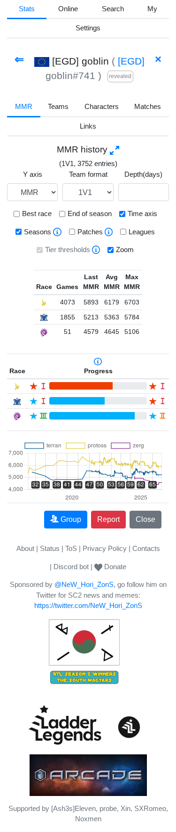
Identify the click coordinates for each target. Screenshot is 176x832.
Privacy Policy (105, 548)
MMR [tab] (23, 106)
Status (50, 548)
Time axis (142, 213)
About (25, 548)
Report (108, 519)
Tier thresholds (67, 249)
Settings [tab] (88, 28)
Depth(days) (143, 174)
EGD (131, 61)
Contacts (146, 548)
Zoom (125, 249)
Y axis (32, 174)
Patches (90, 232)
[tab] (152, 9)
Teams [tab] (58, 106)
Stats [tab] (27, 9)
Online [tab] (68, 9)
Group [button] (71, 519)
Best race (37, 213)
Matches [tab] (147, 106)
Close (145, 519)
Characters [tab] (101, 106)
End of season (90, 213)
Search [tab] (113, 9)
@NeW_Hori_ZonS (84, 584)
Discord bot (71, 567)
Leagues (142, 232)
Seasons (37, 232)
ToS (71, 548)
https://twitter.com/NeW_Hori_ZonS (88, 605)
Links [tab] (88, 126)
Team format (88, 174)
